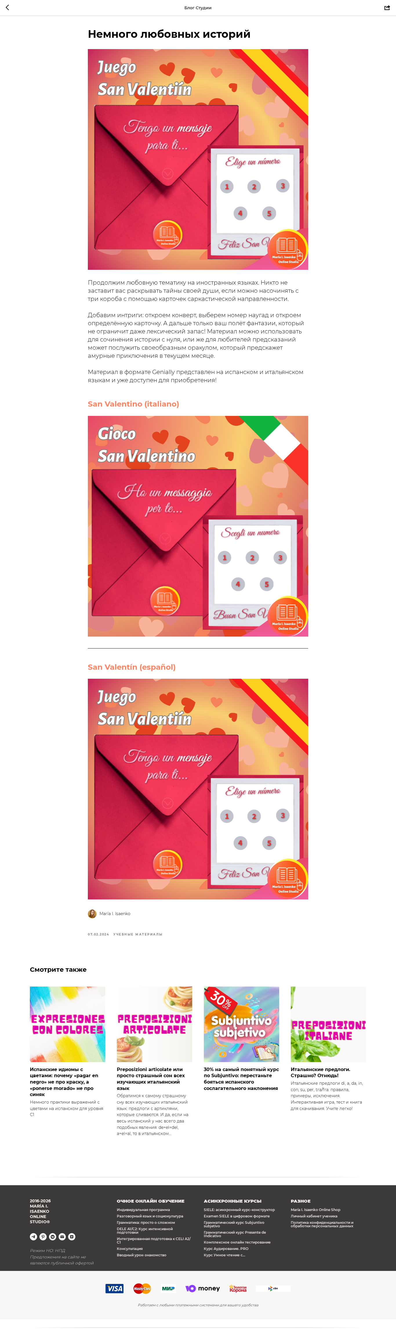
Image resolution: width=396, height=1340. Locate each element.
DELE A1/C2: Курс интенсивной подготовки (145, 1231)
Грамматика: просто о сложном (146, 1222)
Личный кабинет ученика (314, 1216)
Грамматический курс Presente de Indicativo (235, 1234)
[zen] (71, 1236)
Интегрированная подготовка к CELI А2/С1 (153, 1240)
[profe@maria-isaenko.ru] (62, 1236)
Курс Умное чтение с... (224, 1255)
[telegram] (33, 1236)
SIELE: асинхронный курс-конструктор (239, 1210)
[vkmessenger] (52, 1236)
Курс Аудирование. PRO (226, 1248)
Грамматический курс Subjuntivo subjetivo (234, 1224)
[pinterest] (43, 1236)
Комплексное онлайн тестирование (237, 1242)
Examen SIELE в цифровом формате (237, 1216)
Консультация (130, 1248)
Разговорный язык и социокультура (150, 1216)
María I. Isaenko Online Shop (315, 1210)
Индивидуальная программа (143, 1210)
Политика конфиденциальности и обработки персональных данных (322, 1224)
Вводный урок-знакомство (141, 1255)
